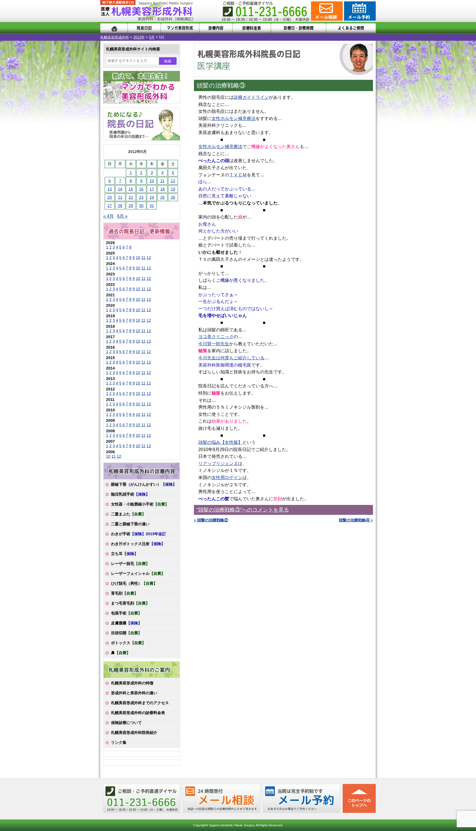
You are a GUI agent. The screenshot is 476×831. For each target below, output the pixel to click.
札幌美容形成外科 (114, 37)
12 (173, 181)
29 (131, 205)
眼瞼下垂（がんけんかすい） (144, 484)
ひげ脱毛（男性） (134, 583)
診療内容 (215, 28)
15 (131, 189)
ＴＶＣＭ (238, 175)
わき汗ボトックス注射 (138, 544)
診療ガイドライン (251, 97)
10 (152, 181)
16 (141, 189)
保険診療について (126, 722)
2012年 (139, 37)
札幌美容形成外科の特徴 (132, 683)
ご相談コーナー (326, 11)
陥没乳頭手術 (130, 494)
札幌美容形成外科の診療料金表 (138, 712)
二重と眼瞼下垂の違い (130, 524)
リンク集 (118, 742)
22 (131, 197)
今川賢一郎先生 (213, 343)
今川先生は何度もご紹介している (231, 358)
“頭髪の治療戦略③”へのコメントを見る (243, 510)
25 (162, 197)
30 (141, 205)
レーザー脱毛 (130, 563)
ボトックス (128, 643)
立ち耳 (124, 553)
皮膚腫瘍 (126, 623)
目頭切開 (126, 633)
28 (120, 205)
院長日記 (144, 28)
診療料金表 (251, 28)
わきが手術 (138, 534)
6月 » (122, 216)
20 (109, 197)
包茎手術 (126, 613)
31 (152, 205)
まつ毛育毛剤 (130, 603)
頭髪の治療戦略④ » (356, 520)
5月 (152, 37)
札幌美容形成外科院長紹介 (134, 732)
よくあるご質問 (351, 28)
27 (109, 205)
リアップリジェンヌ (218, 463)
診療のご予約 (359, 11)
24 (152, 197)
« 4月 (108, 216)
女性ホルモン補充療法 (234, 118)
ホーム (114, 28)
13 (109, 189)
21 (120, 197)
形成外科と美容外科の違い (134, 693)
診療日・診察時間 (298, 28)
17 (152, 189)
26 (173, 197)
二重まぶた (128, 514)
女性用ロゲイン (227, 477)
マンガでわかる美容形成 (180, 28)
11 (162, 181)
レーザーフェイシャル (138, 573)
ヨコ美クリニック (216, 336)
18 (162, 189)
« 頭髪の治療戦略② (211, 520)
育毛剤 (124, 593)
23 (141, 197)
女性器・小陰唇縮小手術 (140, 504)
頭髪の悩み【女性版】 (220, 442)
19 (173, 189)
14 (120, 189)
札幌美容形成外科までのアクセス (140, 703)
